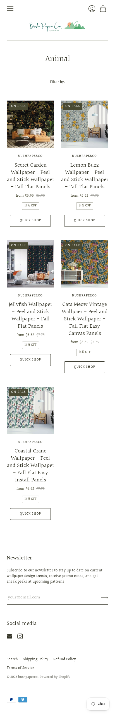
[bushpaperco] (57, 26)
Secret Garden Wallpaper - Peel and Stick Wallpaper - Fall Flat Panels (30, 176)
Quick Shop (30, 220)
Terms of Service (20, 668)
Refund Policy (64, 659)
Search (12, 659)
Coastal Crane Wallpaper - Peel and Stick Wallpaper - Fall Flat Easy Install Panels (30, 465)
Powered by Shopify (55, 677)
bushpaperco (30, 156)
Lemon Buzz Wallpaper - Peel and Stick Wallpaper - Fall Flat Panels (84, 176)
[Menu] (10, 8)
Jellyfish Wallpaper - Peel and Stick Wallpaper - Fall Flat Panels (30, 315)
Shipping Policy (35, 659)
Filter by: (57, 82)
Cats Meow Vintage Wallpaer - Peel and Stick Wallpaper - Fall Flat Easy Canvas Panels (85, 319)
